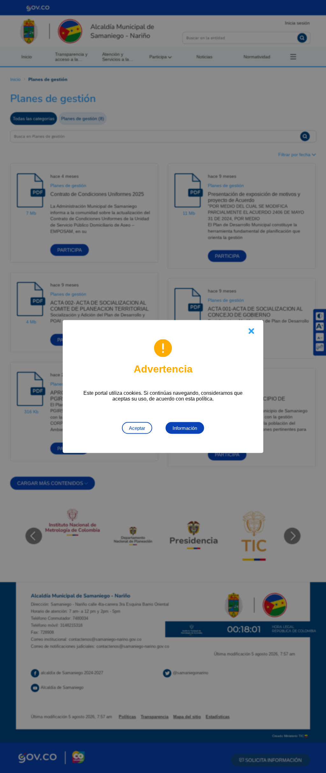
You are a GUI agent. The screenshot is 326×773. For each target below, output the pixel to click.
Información (185, 428)
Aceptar (137, 428)
